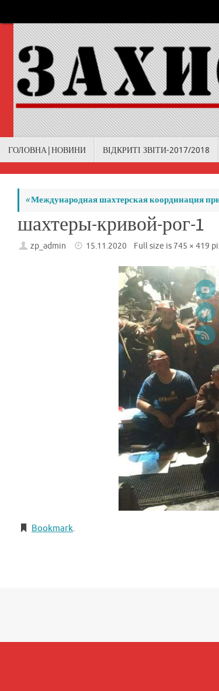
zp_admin (48, 246)
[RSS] (205, 335)
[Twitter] (205, 312)
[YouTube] (205, 289)
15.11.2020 (106, 246)
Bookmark (52, 528)
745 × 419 (191, 246)
